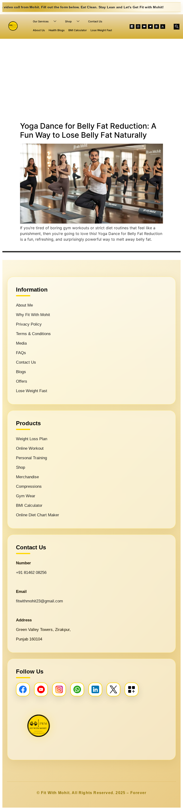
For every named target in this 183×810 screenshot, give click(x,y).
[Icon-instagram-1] (138, 26)
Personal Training (31, 458)
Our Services (41, 21)
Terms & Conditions (33, 334)
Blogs (21, 372)
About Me (24, 305)
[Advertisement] (91, 79)
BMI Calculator (77, 30)
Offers (21, 381)
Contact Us (95, 21)
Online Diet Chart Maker (37, 515)
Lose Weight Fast (101, 30)
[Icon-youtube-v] (144, 26)
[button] (176, 26)
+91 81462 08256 (31, 572)
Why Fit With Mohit (33, 314)
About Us (39, 30)
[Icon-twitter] (150, 26)
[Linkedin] (156, 26)
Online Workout (30, 448)
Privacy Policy (29, 324)
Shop (68, 21)
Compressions (29, 486)
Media (21, 343)
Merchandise (27, 477)
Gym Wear (25, 496)
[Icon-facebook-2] (132, 26)
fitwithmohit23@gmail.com (39, 601)
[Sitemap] (162, 26)
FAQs (21, 353)
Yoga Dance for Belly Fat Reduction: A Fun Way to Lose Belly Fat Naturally (88, 130)
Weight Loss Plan (31, 439)
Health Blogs (57, 30)
